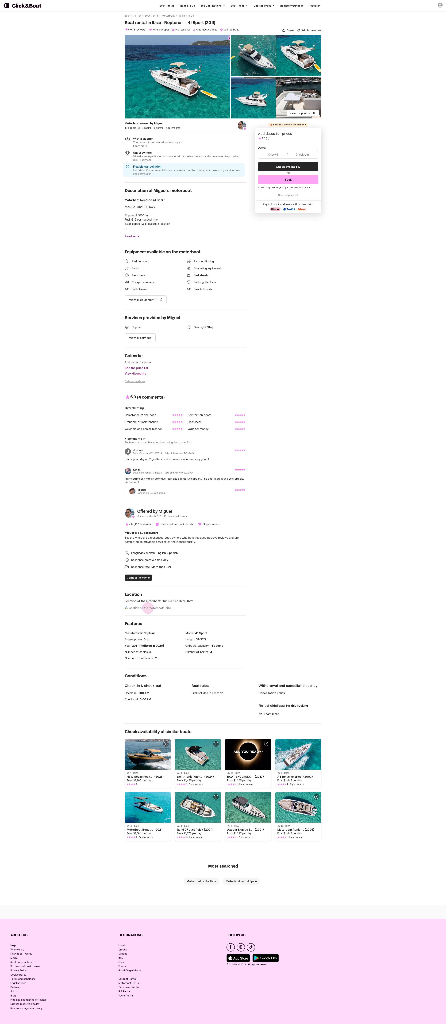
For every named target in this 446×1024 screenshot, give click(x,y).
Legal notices (18, 982)
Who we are (17, 949)
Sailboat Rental (127, 978)
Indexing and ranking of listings (28, 999)
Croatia (122, 949)
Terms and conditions (23, 978)
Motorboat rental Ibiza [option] (202, 881)
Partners (15, 987)
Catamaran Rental (128, 987)
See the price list (136, 368)
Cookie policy (18, 974)
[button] (288, 30)
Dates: (262, 147)
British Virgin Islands (129, 970)
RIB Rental (124, 991)
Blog (13, 995)
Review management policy (26, 1008)
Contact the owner (138, 577)
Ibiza (121, 962)
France (122, 966)
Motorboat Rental (128, 982)
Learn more (271, 714)
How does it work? (21, 953)
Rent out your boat (21, 962)
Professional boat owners (25, 966)
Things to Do (187, 5)
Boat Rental (167, 5)
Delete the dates (135, 381)
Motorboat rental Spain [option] (241, 881)
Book (288, 179)
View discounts (135, 373)
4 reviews (139, 29)
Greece (122, 953)
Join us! (14, 991)
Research (314, 5)
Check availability (288, 166)
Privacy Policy (18, 970)
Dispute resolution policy (25, 1003)
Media (14, 957)
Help (13, 945)
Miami (121, 945)
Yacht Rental (125, 995)
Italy (120, 957)
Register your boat (291, 5)
